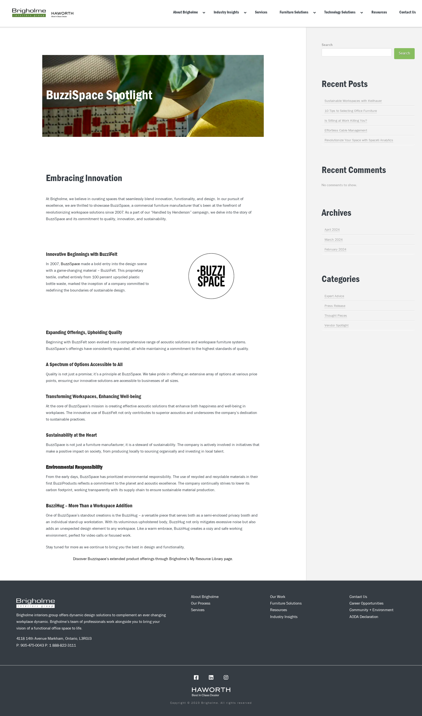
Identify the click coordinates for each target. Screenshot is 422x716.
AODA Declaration (363, 616)
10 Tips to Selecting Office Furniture (351, 110)
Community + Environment (371, 609)
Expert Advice (334, 296)
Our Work (277, 596)
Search (327, 45)
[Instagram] (226, 677)
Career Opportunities (366, 603)
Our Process (200, 603)
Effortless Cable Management (346, 130)
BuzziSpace (70, 263)
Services (197, 609)
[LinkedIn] (211, 677)
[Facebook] (196, 677)
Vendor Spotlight (336, 325)
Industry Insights (283, 616)
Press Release (335, 306)
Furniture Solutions (286, 603)
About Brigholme (205, 596)
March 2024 (334, 239)
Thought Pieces (336, 315)
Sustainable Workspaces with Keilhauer (353, 100)
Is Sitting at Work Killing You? (346, 120)
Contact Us (358, 596)
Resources (278, 609)
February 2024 (335, 249)
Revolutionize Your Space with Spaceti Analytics (359, 140)
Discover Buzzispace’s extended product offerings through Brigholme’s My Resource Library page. (153, 558)
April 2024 (332, 229)
